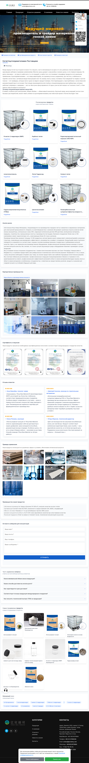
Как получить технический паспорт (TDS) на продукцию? (23, 599)
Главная (9, 12)
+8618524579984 (71, 744)
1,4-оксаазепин (25, 706)
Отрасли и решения (34, 12)
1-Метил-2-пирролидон (54, 702)
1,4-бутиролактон (9, 702)
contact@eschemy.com (28, 6)
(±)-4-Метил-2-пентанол (53, 706)
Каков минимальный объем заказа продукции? (19, 578)
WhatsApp (8, 65)
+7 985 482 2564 (70, 749)
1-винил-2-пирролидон (37, 702)
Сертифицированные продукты (27, 55)
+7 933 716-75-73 (68, 747)
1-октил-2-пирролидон (73, 702)
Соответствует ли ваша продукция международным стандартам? (26, 594)
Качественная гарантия (45, 55)
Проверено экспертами (9, 55)
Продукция (19, 12)
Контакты (75, 12)
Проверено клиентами (62, 55)
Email (79, 21)
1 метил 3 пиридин (38, 706)
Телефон (80, 25)
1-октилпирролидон (22, 702)
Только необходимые (32, 759)
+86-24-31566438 (70, 739)
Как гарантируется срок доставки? (15, 589)
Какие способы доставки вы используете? (18, 583)
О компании (48, 12)
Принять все (57, 759)
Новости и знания (62, 12)
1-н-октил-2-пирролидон (11, 706)
